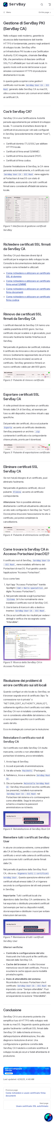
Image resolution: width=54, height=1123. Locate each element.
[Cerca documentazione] (41, 4)
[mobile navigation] (49, 4)
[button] (48, 1117)
